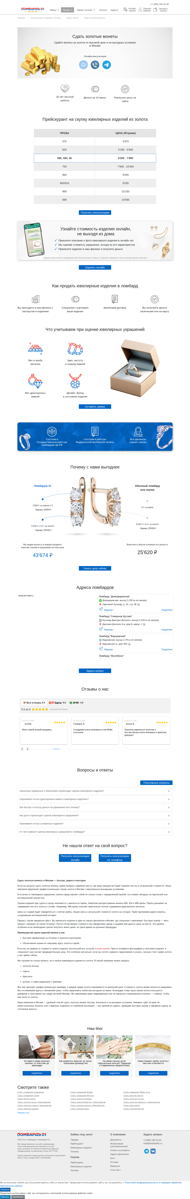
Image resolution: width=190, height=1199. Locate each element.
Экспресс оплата (163, 10)
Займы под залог (81, 1134)
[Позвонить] (95, 64)
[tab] (95, 791)
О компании (118, 1134)
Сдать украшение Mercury (82, 1095)
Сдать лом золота (131, 1105)
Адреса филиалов (119, 1154)
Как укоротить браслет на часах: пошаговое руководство (75, 1062)
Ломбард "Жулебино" (111, 655)
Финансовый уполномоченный (119, 1145)
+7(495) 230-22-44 (152, 1140)
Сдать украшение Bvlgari (81, 1092)
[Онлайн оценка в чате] (106, 64)
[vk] (153, 1151)
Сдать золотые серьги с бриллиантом (34, 1105)
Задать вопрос (152, 1134)
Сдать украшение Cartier (28, 1095)
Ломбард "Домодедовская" (114, 596)
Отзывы (114, 1162)
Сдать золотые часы (79, 1109)
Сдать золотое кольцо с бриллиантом (87, 1105)
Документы (115, 1140)
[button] (22, 749)
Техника (74, 1151)
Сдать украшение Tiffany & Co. (137, 1092)
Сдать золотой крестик (133, 1109)
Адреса (114, 10)
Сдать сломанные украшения (30, 1092)
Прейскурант (76, 1143)
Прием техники (84, 10)
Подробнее (166, 610)
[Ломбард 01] (31, 1134)
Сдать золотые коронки (81, 1099)
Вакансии (115, 1166)
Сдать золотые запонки (28, 1109)
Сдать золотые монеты (94, 18)
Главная (21, 18)
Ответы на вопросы (120, 1150)
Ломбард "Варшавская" (112, 636)
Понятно (5, 1189)
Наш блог (95, 1029)
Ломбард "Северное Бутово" (115, 616)
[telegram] (146, 1151)
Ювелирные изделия (81, 1147)
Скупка (66, 10)
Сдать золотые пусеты (133, 1099)
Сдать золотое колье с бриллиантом (33, 1102)
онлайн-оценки (102, 948)
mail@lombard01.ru (152, 1143)
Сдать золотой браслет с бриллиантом (87, 1102)
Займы (53, 10)
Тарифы (74, 1140)
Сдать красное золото (133, 1095)
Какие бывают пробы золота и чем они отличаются (153, 1062)
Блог (112, 1158)
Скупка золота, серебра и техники (45, 18)
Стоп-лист (115, 1170)
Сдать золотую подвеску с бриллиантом (141, 1102)
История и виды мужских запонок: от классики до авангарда (37, 1063)
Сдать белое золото (26, 1099)
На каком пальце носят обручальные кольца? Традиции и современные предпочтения (114, 1063)
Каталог (103, 10)
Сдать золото (72, 18)
